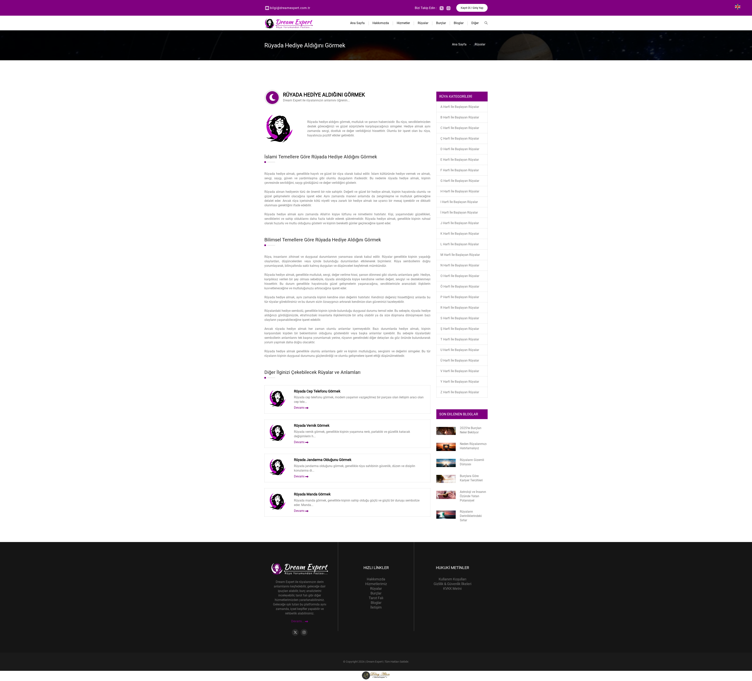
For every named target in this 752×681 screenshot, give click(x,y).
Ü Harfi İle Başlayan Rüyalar (459, 360)
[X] (442, 8)
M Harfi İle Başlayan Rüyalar (460, 255)
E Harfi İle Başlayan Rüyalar (459, 159)
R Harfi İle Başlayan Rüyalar (459, 307)
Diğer (475, 23)
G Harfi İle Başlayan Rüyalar (459, 181)
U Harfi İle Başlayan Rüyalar (459, 350)
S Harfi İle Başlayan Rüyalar (459, 318)
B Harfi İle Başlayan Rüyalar (459, 117)
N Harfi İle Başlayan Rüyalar (459, 265)
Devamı (299, 408)
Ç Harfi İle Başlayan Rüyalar (459, 138)
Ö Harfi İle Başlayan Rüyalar (459, 286)
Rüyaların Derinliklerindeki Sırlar (471, 516)
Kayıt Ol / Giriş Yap (472, 7)
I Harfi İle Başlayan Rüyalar (459, 202)
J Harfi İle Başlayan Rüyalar (459, 223)
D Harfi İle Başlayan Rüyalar (459, 149)
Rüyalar (423, 23)
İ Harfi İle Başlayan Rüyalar (459, 212)
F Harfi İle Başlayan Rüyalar (459, 170)
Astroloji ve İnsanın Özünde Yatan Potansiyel (473, 496)
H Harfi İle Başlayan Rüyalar (459, 191)
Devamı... (298, 621)
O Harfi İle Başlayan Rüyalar (459, 276)
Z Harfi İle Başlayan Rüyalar (459, 392)
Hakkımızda (380, 23)
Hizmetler (403, 23)
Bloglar (459, 23)
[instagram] (448, 8)
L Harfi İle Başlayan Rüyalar (459, 244)
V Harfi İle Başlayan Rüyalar (459, 371)
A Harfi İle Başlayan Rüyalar (459, 107)
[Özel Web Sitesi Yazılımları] (376, 675)
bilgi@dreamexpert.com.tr (290, 8)
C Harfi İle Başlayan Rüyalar (459, 128)
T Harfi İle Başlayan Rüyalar (459, 339)
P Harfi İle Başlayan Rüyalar (459, 297)
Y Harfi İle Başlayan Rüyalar (459, 381)
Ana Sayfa (357, 23)
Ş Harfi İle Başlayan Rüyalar (459, 329)
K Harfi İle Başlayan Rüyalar (459, 233)
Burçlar (441, 23)
